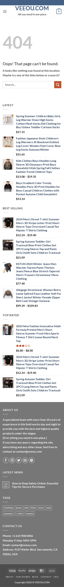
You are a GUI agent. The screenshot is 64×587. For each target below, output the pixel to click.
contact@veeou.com (24, 545)
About (10, 576)
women (30, 513)
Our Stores (23, 576)
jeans (18, 507)
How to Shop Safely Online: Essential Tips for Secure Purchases (35, 485)
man (41, 507)
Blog (35, 576)
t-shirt (19, 513)
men (48, 507)
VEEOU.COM (32, 8)
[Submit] (57, 84)
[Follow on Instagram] (12, 460)
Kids (33, 507)
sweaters (8, 513)
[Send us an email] (25, 460)
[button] (5, 11)
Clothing (8, 507)
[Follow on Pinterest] (31, 460)
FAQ (56, 576)
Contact (46, 576)
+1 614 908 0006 (22, 535)
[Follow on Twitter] (19, 460)
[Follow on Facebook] (6, 460)
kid (26, 507)
